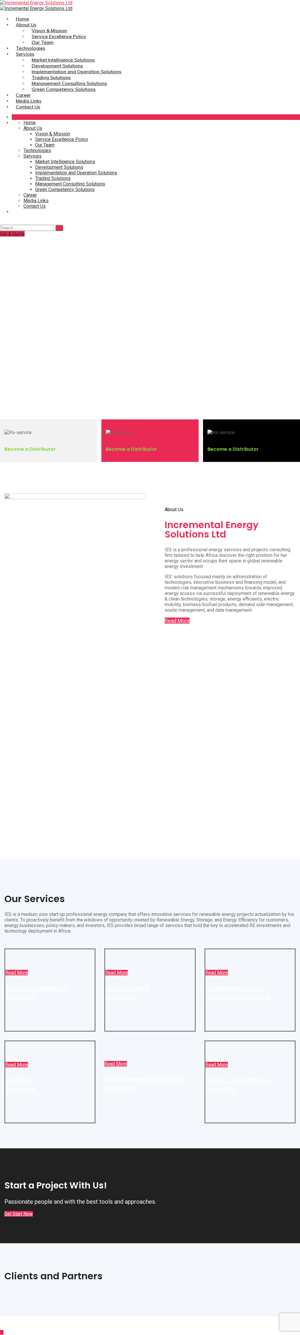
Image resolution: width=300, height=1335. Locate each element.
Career (23, 95)
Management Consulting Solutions (69, 83)
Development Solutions (57, 66)
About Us (26, 25)
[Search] (59, 228)
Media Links (28, 101)
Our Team (43, 42)
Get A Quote (12, 234)
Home (22, 19)
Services (25, 54)
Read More (177, 621)
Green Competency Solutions (64, 89)
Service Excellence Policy (59, 36)
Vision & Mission (49, 30)
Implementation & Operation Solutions (237, 992)
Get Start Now (18, 1214)
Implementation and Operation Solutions (76, 71)
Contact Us (28, 107)
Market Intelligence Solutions (63, 60)
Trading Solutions (51, 77)
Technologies (30, 48)
